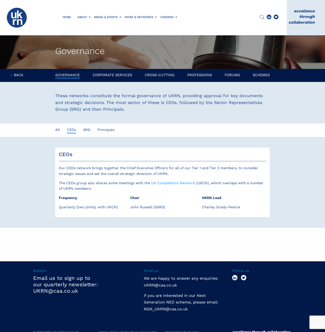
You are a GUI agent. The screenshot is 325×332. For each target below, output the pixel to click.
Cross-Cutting (159, 75)
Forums (232, 75)
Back (17, 75)
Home (67, 17)
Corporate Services (112, 75)
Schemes (261, 75)
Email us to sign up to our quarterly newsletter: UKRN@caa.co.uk (65, 284)
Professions (199, 75)
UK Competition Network (173, 183)
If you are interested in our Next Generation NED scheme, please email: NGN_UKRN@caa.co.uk (182, 302)
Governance (67, 75)
